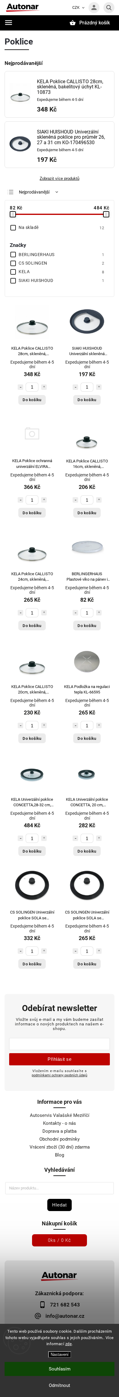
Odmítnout (59, 1385)
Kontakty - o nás (59, 1123)
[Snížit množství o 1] (20, 387)
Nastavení (60, 1354)
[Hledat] (108, 7)
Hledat (59, 1204)
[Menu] (8, 22)
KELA (61, 271)
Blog (59, 1155)
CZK (76, 7)
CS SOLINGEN (61, 263)
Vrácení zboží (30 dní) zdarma (60, 1147)
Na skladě (61, 227)
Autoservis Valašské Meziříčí (59, 1115)
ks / (59, 1240)
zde (68, 1344)
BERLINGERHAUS (61, 254)
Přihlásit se (59, 1059)
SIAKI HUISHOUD (61, 280)
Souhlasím (59, 1369)
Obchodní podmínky (59, 1139)
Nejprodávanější (34, 192)
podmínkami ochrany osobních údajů (59, 1075)
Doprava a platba (59, 1131)
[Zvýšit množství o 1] (44, 387)
